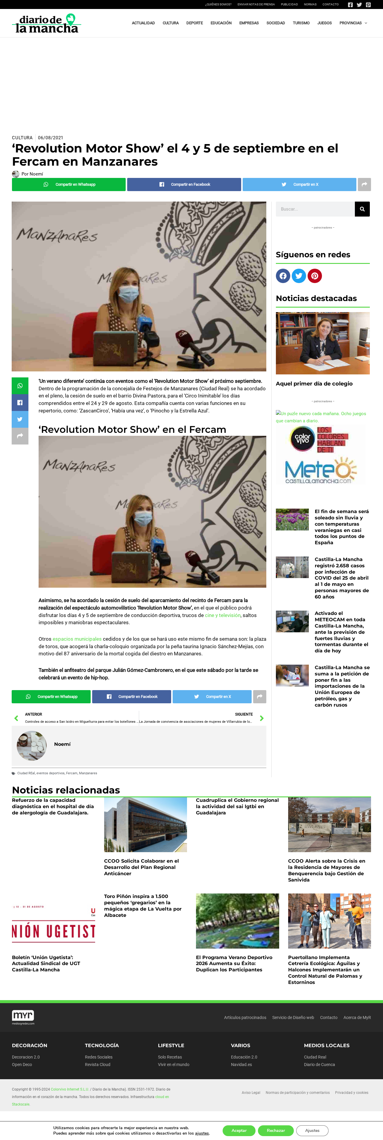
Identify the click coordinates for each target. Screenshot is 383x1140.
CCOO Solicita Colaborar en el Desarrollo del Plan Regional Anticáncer (141, 867)
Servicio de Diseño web (293, 1017)
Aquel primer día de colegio (314, 383)
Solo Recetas (170, 1057)
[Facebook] (350, 4)
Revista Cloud (97, 1064)
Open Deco (22, 1064)
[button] (364, 23)
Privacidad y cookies (351, 1093)
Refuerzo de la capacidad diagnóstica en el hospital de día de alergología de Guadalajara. (53, 806)
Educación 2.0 (244, 1057)
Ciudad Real (315, 1057)
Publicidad (289, 4)
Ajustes (312, 1130)
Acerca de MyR (357, 1017)
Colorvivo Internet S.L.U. (70, 1089)
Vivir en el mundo (173, 1064)
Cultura (22, 137)
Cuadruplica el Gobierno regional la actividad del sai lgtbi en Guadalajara (237, 806)
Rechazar (276, 1130)
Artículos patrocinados (245, 1017)
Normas (310, 4)
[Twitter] (359, 4)
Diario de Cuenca (319, 1064)
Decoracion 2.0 (26, 1057)
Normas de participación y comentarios (298, 1093)
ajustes (202, 1133)
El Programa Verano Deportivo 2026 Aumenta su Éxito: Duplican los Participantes (234, 964)
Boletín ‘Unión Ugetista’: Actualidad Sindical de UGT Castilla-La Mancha (46, 964)
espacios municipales (77, 639)
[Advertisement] (191, 82)
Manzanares (88, 773)
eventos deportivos (51, 773)
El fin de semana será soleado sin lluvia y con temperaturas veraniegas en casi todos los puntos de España (342, 527)
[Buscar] (362, 209)
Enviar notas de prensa (256, 4)
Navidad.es (241, 1064)
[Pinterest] (368, 4)
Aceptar (239, 1130)
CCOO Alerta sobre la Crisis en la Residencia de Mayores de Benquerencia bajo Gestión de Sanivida (326, 870)
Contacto (331, 4)
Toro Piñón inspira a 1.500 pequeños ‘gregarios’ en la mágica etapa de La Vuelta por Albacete (143, 905)
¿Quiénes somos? (218, 4)
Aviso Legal (251, 1093)
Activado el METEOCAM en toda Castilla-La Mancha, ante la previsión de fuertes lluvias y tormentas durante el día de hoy (341, 632)
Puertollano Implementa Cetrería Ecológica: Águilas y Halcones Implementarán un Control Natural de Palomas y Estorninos (325, 970)
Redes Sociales (99, 1057)
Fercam (71, 773)
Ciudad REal (26, 773)
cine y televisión (222, 615)
